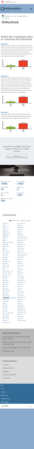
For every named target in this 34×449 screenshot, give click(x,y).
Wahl (20, 303)
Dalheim (6, 257)
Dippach (6, 263)
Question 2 (5, 76)
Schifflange (21, 276)
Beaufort (6, 223)
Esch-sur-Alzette (7, 273)
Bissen (5, 238)
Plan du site (4, 395)
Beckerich (6, 227)
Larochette (6, 314)
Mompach (21, 235)
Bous (5, 248)
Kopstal (6, 311)
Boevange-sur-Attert (8, 242)
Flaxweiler (6, 282)
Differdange (7, 261)
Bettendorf (6, 235)
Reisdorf (21, 257)
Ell (4, 269)
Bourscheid (6, 246)
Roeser (20, 261)
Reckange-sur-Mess (23, 254)
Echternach (6, 267)
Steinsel (21, 286)
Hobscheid (6, 297)
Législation (6, 371)
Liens (2, 389)
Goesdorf (6, 288)
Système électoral (8, 368)
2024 (18, 342)
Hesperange (7, 295)
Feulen (5, 278)
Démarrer (17, 156)
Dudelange (6, 265)
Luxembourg (22, 223)
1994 (12, 339)
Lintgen (5, 320)
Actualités (6, 365)
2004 (4, 339)
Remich (20, 259)
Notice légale (5, 402)
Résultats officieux (22, 16)
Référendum (8, 16)
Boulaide (6, 244)
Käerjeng (6, 301)
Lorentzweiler (7, 322)
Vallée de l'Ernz (22, 297)
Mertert (20, 231)
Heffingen (6, 294)
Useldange (21, 295)
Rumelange (21, 265)
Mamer (20, 225)
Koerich (6, 309)
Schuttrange (21, 278)
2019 (22, 342)
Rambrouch (21, 252)
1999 (8, 339)
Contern (6, 255)
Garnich (6, 286)
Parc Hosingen (22, 244)
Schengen (21, 273)
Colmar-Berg (7, 252)
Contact (3, 392)
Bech (5, 225)
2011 (25, 347)
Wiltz (20, 314)
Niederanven (22, 240)
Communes (6, 18)
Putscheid (21, 250)
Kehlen (5, 305)
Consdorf (6, 254)
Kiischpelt (6, 307)
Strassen (21, 288)
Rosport (21, 263)
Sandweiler (21, 269)
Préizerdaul (21, 248)
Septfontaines (22, 280)
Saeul (20, 267)
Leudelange (6, 318)
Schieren (21, 275)
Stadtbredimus (22, 282)
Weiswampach (22, 313)
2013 (24, 337)
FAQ (2, 385)
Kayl (5, 303)
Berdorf (6, 229)
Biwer (5, 240)
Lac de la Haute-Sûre (8, 313)
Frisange (6, 284)
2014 (25, 342)
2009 (28, 337)
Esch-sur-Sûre (7, 275)
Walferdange (22, 309)
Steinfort (21, 284)
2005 (28, 347)
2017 (22, 347)
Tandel (20, 290)
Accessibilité (6, 378)
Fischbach (6, 280)
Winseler (21, 318)
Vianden (21, 299)
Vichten (20, 301)
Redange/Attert (22, 255)
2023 (17, 337)
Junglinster (6, 299)
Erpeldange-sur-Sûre (8, 271)
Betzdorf (6, 236)
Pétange (21, 246)
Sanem (20, 271)
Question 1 (4, 44)
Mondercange (22, 236)
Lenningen (6, 316)
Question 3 (5, 112)
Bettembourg (7, 233)
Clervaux (6, 250)
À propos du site (6, 399)
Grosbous (6, 292)
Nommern (21, 242)
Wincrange (21, 316)
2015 (14, 16)
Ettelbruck (6, 276)
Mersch (20, 229)
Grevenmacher (7, 290)
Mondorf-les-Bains (23, 238)
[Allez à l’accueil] (3, 16)
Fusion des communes (9, 375)
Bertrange (6, 231)
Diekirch (6, 259)
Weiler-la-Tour (22, 311)
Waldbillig (21, 305)
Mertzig (20, 233)
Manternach (22, 227)
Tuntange (21, 294)
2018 (21, 337)
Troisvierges (21, 292)
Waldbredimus (22, 307)
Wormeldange (22, 320)
